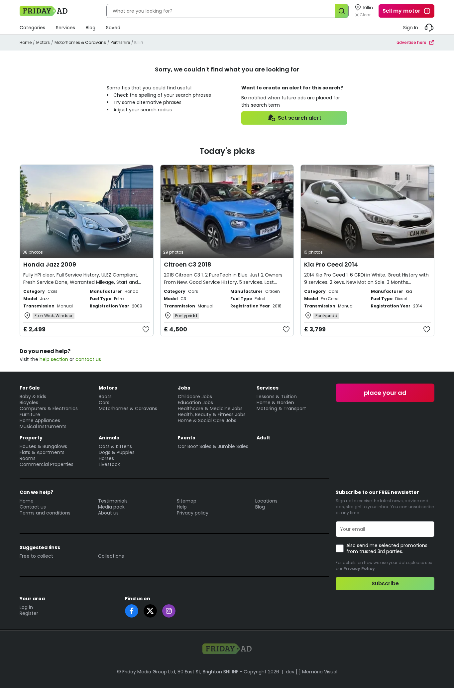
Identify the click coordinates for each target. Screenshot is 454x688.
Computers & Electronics (49, 408)
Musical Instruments (43, 426)
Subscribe (385, 583)
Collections (111, 556)
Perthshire (120, 42)
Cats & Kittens (115, 446)
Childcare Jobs (195, 397)
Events (186, 438)
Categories (32, 27)
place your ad (385, 393)
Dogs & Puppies (117, 452)
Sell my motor (401, 11)
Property (31, 438)
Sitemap (186, 501)
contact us (88, 359)
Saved (113, 27)
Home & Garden (275, 402)
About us (108, 513)
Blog (90, 27)
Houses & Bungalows (43, 446)
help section (54, 359)
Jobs (184, 388)
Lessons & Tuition (277, 397)
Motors (43, 42)
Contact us (33, 507)
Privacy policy (192, 513)
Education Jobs (195, 402)
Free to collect (36, 556)
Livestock (109, 464)
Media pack (111, 507)
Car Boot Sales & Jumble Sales (213, 446)
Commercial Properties (46, 464)
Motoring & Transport (281, 408)
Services (65, 27)
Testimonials (113, 501)
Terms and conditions (45, 513)
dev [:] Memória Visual (311, 671)
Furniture (30, 414)
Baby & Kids (33, 397)
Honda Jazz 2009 (49, 264)
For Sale (30, 388)
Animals (109, 438)
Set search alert (299, 118)
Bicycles (29, 402)
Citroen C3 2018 (187, 264)
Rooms (28, 458)
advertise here (411, 42)
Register (29, 613)
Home (26, 42)
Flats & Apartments (42, 452)
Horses (106, 458)
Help (182, 507)
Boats (105, 397)
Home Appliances (40, 420)
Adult (263, 438)
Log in (26, 607)
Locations (266, 501)
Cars (104, 402)
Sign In (410, 27)
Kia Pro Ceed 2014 (331, 264)
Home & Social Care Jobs (207, 420)
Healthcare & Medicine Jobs (210, 408)
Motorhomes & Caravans (80, 42)
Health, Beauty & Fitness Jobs (212, 414)
